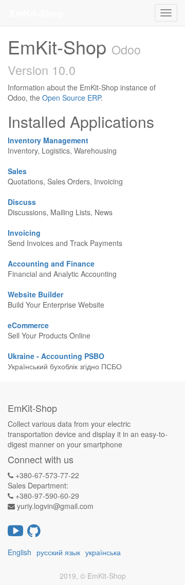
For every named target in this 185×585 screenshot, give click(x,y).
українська (103, 552)
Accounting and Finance (51, 263)
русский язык (58, 552)
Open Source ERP (71, 97)
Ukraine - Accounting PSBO (56, 356)
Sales (17, 171)
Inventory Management (48, 140)
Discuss (22, 202)
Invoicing (24, 233)
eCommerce (28, 325)
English (19, 552)
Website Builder (35, 294)
